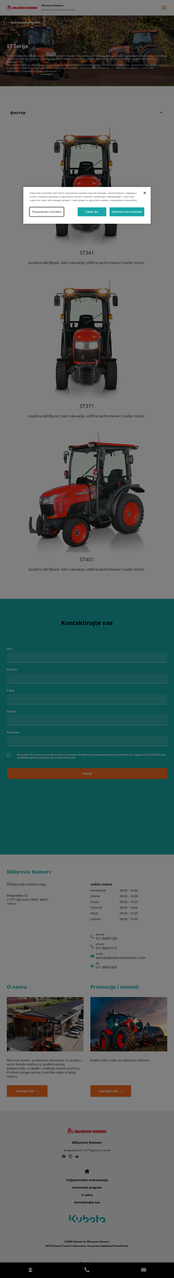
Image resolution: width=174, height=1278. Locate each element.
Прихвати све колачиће (127, 211)
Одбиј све (92, 211)
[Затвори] (144, 192)
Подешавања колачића (46, 211)
